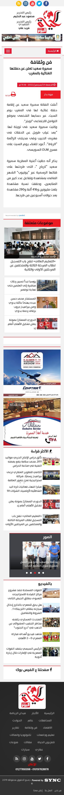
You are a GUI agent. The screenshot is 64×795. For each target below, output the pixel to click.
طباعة (8, 95)
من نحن (57, 790)
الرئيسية (52, 51)
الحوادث (17, 720)
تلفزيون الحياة (46, 742)
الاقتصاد (47, 728)
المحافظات (45, 720)
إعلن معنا (37, 790)
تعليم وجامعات (45, 735)
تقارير (15, 728)
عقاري (39, 750)
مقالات (28, 742)
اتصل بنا (48, 790)
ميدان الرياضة (18, 713)
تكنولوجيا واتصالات (20, 735)
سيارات (25, 750)
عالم (30, 720)
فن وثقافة (31, 728)
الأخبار (35, 713)
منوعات (13, 742)
